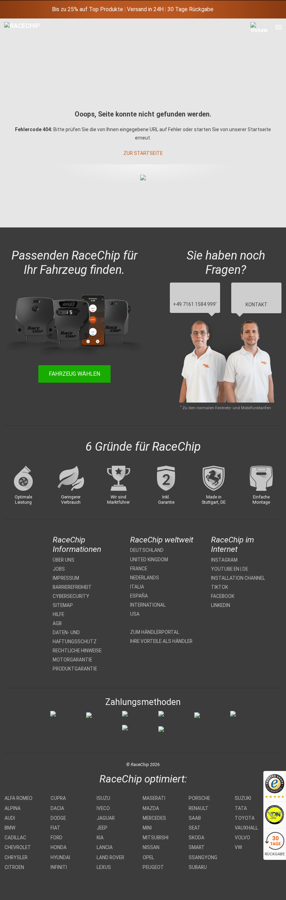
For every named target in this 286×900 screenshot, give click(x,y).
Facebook (222, 596)
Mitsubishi (155, 837)
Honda (59, 847)
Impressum (66, 578)
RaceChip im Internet (232, 544)
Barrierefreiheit (72, 587)
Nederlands (144, 577)
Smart (197, 847)
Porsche (199, 798)
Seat (195, 828)
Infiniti (59, 867)
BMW (10, 828)
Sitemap (63, 605)
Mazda (151, 808)
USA (135, 614)
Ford (56, 837)
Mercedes (154, 818)
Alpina (13, 808)
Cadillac (15, 837)
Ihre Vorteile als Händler (161, 641)
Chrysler (16, 857)
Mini (147, 828)
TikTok (219, 587)
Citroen (14, 867)
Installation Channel (238, 578)
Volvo (242, 837)
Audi (10, 818)
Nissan (151, 847)
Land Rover (110, 857)
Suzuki (243, 798)
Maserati (154, 798)
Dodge (58, 818)
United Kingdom (149, 559)
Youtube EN (225, 569)
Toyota (245, 818)
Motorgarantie (72, 659)
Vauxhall (246, 828)
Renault (199, 808)
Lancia (105, 847)
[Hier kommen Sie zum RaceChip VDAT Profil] (274, 815)
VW (238, 847)
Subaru (198, 867)
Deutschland (147, 550)
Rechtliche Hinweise (77, 650)
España (139, 596)
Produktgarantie (75, 669)
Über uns (63, 560)
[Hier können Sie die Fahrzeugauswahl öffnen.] (259, 86)
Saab (195, 818)
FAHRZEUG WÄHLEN (74, 373)
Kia (100, 837)
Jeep (102, 828)
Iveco (103, 808)
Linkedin (220, 605)
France (138, 568)
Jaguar (106, 818)
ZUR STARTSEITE (143, 153)
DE (245, 569)
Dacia (57, 808)
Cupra (58, 798)
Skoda (196, 837)
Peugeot (153, 867)
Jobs (59, 569)
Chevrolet (18, 847)
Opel (148, 857)
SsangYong (203, 857)
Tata (241, 808)
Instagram (224, 560)
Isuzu (103, 798)
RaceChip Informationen (77, 544)
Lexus (104, 867)
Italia (137, 587)
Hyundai (60, 857)
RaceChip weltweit (161, 540)
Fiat (55, 828)
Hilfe (58, 614)
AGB (57, 623)
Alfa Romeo (18, 798)
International (148, 605)
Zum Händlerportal (154, 632)
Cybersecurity (71, 596)
